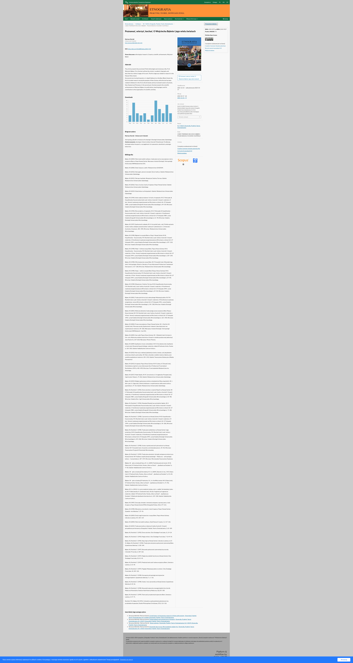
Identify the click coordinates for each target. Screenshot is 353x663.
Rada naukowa (168, 19)
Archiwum (145, 19)
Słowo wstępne (154, 623)
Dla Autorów (179, 19)
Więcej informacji (191, 19)
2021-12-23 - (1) (182, 98)
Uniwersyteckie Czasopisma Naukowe (140, 2)
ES (227, 2)
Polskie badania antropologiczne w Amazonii (162, 619)
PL (220, 2)
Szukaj (226, 19)
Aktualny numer (135, 19)
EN (223, 2)
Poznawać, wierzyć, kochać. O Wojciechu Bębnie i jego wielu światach (189, 78)
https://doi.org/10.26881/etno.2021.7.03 (139, 49)
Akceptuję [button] (344, 659)
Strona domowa (129, 24)
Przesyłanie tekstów (211, 24)
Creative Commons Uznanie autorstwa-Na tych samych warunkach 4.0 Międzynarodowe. (188, 151)
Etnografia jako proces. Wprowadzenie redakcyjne (163, 626)
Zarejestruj (207, 2)
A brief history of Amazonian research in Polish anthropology (167, 615)
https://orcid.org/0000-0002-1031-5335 (133, 43)
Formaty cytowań (183, 117)
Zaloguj (215, 2)
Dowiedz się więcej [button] (126, 659)
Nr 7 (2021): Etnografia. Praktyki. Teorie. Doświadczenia (158, 24)
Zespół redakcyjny (156, 19)
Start (126, 19)
